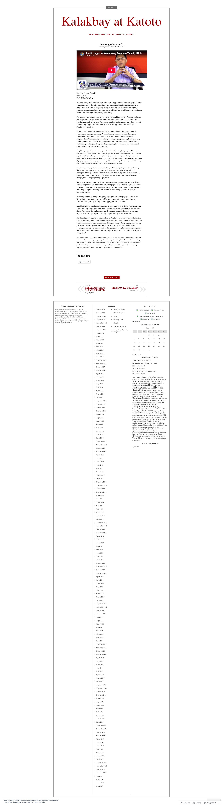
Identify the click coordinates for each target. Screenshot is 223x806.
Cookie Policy (41, 802)
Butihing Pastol (149, 381)
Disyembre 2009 (101, 685)
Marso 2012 (100, 593)
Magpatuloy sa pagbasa (63, 322)
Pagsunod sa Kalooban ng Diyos (147, 426)
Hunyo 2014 (100, 502)
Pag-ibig (138, 417)
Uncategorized (104, 47)
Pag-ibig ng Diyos (146, 417)
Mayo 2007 (99, 786)
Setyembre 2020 (101, 316)
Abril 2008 (99, 749)
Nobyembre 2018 (101, 323)
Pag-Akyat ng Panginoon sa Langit (151, 415)
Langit (141, 404)
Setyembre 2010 (101, 654)
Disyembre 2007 (101, 763)
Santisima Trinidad (151, 434)
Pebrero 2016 (100, 435)
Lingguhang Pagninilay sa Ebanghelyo (120, 331)
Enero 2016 (99, 438)
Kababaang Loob (139, 398)
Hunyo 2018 (100, 340)
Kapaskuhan (146, 400)
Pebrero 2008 (100, 756)
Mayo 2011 (99, 627)
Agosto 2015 (100, 455)
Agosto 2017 (100, 374)
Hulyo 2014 (99, 499)
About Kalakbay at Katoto (101, 35)
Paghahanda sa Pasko (142, 421)
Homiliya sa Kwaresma (140, 385)
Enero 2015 (99, 478)
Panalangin (146, 430)
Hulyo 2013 (99, 539)
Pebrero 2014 (100, 516)
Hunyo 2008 (100, 746)
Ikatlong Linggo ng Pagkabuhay (142, 396)
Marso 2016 (100, 431)
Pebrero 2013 (100, 556)
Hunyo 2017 (100, 380)
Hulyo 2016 (99, 418)
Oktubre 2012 (100, 570)
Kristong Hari (160, 402)
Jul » (139, 354)
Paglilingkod (136, 423)
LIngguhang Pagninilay (144, 406)
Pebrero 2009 (100, 719)
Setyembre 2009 (101, 695)
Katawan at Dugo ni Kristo (140, 402)
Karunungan (154, 400)
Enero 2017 (99, 397)
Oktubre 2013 (100, 529)
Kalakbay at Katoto (111, 20)
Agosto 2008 (100, 739)
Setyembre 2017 (101, 370)
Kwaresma (135, 404)
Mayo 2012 (99, 587)
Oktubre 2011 (100, 610)
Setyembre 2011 (101, 614)
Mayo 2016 (99, 424)
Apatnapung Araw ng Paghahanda (145, 377)
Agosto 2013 (100, 536)
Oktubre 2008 (100, 732)
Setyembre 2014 (101, 492)
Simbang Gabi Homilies (143, 436)
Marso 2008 (100, 752)
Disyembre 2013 (101, 522)
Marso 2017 (100, 391)
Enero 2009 (99, 722)
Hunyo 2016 (100, 421)
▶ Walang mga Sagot (111, 277)
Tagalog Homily (155, 436)
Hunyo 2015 (100, 462)
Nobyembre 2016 (101, 404)
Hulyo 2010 (99, 661)
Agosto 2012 (100, 577)
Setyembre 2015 (101, 451)
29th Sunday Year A (138, 366)
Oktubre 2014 (100, 489)
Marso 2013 (100, 553)
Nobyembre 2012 (101, 566)
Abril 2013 (99, 550)
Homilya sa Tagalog (138, 392)
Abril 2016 (99, 428)
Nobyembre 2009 (101, 688)
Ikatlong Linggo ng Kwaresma (154, 394)
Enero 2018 (99, 357)
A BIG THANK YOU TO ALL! (141, 360)
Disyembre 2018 (101, 320)
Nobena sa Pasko (138, 412)
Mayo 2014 (99, 506)
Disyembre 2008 (101, 725)
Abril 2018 (99, 347)
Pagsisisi (134, 425)
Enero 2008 (99, 759)
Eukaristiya (160, 383)
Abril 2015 (99, 468)
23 (149, 346)
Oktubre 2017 (100, 367)
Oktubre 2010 (100, 651)
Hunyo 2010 (100, 664)
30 (149, 350)
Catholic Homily (119, 313)
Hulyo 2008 (99, 742)
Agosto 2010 (100, 658)
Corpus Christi (158, 381)
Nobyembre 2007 (101, 766)
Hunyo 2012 (100, 583)
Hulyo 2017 (99, 377)
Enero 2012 (99, 600)
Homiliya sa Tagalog (147, 388)
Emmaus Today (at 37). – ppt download (144, 363)
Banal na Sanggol (143, 379)
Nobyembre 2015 (101, 445)
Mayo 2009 (99, 708)
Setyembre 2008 (101, 735)
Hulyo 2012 (99, 580)
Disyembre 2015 (101, 441)
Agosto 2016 (100, 414)
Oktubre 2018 (100, 326)
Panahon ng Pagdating (145, 427)
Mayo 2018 (99, 343)
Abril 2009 (99, 712)
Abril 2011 (99, 631)
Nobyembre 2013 (101, 526)
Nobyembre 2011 (101, 607)
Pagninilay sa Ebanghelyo (153, 423)
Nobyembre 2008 (101, 729)
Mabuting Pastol (150, 409)
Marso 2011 (100, 634)
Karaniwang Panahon (120, 326)
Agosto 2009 (100, 698)
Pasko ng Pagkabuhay (160, 432)
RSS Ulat (130, 35)
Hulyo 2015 (99, 458)
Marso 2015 (100, 472)
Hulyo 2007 (99, 779)
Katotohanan (152, 402)
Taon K (116, 323)
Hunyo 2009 (100, 705)
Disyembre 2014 (101, 482)
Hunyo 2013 (100, 543)
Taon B (136, 438)
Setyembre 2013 (101, 533)
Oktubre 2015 (100, 448)
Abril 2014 (99, 509)
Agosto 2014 (100, 495)
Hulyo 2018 (99, 336)
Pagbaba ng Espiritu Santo (152, 419)
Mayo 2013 (99, 546)
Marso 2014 (100, 512)
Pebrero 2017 (100, 394)
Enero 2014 (99, 519)
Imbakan (120, 35)
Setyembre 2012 (101, 573)
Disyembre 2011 (101, 604)
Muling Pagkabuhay (157, 411)
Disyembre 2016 (101, 401)
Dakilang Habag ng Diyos (140, 383)
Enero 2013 (99, 560)
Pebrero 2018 (100, 353)
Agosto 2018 (100, 333)
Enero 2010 (99, 681)
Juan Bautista (157, 396)
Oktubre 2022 (100, 309)
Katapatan (163, 400)
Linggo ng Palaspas (149, 404)
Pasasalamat (150, 432)
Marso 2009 (100, 715)
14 (139, 342)
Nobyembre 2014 (101, 485)
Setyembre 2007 (101, 773)
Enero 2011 (99, 641)
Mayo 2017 (99, 384)
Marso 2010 (100, 675)
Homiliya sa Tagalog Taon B (153, 390)
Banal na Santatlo (153, 379)
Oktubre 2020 (100, 313)
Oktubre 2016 (100, 407)
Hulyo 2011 (99, 621)
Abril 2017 (99, 387)
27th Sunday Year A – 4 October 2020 (144, 371)
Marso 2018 (100, 350)
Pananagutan (153, 430)
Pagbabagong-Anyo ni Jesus (159, 417)
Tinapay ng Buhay (152, 438)
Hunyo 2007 (100, 783)
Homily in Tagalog (119, 309)
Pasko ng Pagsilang (138, 434)
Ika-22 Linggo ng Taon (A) (152, 392)
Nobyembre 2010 (101, 648)
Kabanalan (150, 398)
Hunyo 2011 (100, 624)
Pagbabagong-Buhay (138, 419)
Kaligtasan (138, 400)
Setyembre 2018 (101, 330)
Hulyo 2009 (99, 702)
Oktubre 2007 (100, 769)
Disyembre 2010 (101, 644)
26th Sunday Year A (138, 374)
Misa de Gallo (146, 410)
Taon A (116, 316)
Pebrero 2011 (100, 637)
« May (134, 354)
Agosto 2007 (100, 776)
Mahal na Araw (158, 409)
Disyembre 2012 (101, 563)
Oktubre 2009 (100, 692)
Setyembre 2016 (101, 411)
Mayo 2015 (99, 465)
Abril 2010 (99, 671)
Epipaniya (152, 383)
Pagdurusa (164, 419)
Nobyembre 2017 (101, 364)
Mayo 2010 (99, 668)
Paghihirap (156, 421)
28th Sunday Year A (138, 368)
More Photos (136, 321)
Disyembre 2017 (101, 360)
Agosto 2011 (100, 617)
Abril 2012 (99, 590)
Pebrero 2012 (100, 597)
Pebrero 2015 (100, 475)
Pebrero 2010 (100, 678)
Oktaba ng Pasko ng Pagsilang (153, 413)
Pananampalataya (139, 431)
